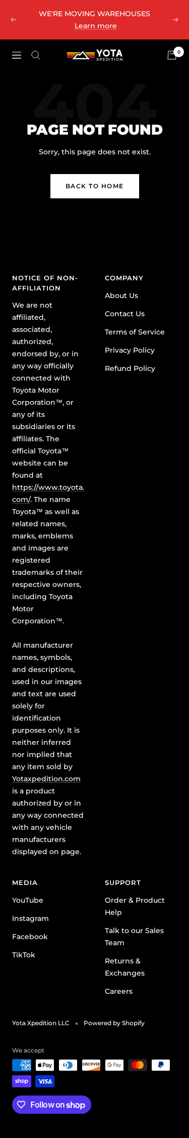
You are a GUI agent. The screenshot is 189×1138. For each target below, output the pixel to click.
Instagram (30, 918)
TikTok (23, 954)
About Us (121, 295)
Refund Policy (130, 368)
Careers (119, 991)
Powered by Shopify (114, 1023)
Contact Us (125, 313)
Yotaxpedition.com (46, 778)
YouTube (27, 900)
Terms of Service (135, 331)
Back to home (95, 186)
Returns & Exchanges (125, 967)
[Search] (35, 55)
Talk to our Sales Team (134, 936)
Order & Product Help (135, 906)
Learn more (96, 25)
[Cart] (172, 55)
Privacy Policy (130, 350)
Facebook (30, 936)
